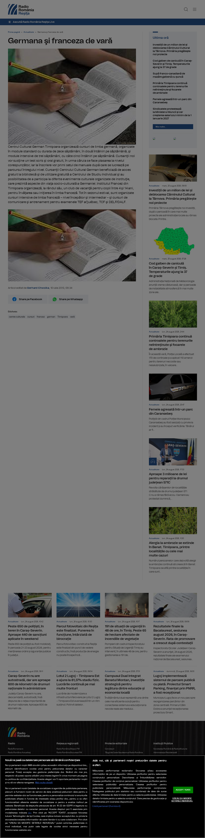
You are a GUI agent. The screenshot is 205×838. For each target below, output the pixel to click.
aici (29, 813)
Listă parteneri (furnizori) (106, 806)
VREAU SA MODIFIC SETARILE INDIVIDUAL (182, 799)
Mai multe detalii (44, 782)
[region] (102, 796)
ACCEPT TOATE (183, 790)
